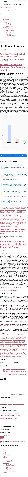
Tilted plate (19, 224)
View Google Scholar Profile (7, 155)
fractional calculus (10, 212)
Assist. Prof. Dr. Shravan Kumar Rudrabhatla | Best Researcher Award (12, 231)
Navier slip (2, 220)
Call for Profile (9, 26)
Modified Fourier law (14, 219)
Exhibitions (8, 34)
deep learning (8, 344)
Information (6, 27)
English (18, 0)
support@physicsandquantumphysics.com (10, 413)
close (1, 12)
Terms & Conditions (11, 35)
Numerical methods (10, 220)
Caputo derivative (11, 208)
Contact (5, 37)
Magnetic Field (16, 349)
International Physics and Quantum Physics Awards (12, 404)
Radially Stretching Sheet (13, 354)
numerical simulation (5, 353)
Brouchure (8, 23)
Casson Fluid (19, 208)
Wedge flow (16, 226)
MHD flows (18, 218)
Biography (7, 207)
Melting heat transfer (10, 218)
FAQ (7, 31)
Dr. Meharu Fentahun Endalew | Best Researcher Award (12, 55)
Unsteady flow (9, 226)
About (4, 18)
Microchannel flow (4, 219)
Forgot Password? (4, 439)
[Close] (0, 475)
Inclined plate (15, 215)
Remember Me (5, 435)
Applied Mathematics (10, 338)
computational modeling (10, 210)
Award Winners (9, 24)
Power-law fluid (7, 222)
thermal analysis (7, 356)
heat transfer (14, 348)
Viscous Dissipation (16, 356)
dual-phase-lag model (9, 211)
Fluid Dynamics (4, 346)
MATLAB (14, 350)
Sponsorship (9, 33)
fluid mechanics (18, 211)
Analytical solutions (18, 207)
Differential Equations (17, 344)
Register (5, 20)
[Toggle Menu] (0, 14)
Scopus (15, 290)
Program (5, 22)
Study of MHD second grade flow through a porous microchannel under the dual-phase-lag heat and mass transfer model (15, 193)
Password (5, 432)
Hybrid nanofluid (8, 214)
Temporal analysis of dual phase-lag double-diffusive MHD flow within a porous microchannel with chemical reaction (15, 201)
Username (5, 429)
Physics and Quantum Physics (7, 7)
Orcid (5, 290)
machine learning (8, 349)
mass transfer (15, 216)
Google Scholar (10, 290)
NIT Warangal (8, 352)
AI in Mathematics (18, 337)
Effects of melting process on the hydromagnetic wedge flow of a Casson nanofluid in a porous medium (14, 167)
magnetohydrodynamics (5, 216)
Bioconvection (8, 340)
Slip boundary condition (11, 223)
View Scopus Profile (21, 155)
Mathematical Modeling (5, 350)
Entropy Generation (20, 345)
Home (4, 16)
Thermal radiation (4, 224)
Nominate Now (6, 19)
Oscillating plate (19, 220)
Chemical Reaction (11, 341)
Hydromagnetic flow (17, 214)
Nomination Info (10, 28)
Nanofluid (22, 219)
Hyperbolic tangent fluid (5, 215)
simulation (22, 354)
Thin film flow (12, 224)
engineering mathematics (9, 345)
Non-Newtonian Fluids (17, 352)
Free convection (18, 212)
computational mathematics (11, 342)
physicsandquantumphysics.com (19, 394)
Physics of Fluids (14, 353)
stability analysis (21, 223)
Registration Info (10, 30)
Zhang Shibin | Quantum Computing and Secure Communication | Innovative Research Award (14, 372)
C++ (14, 340)
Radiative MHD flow (17, 222)
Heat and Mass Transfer (5, 348)
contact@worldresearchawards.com (8, 418)
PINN (20, 353)
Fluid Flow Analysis (13, 346)
